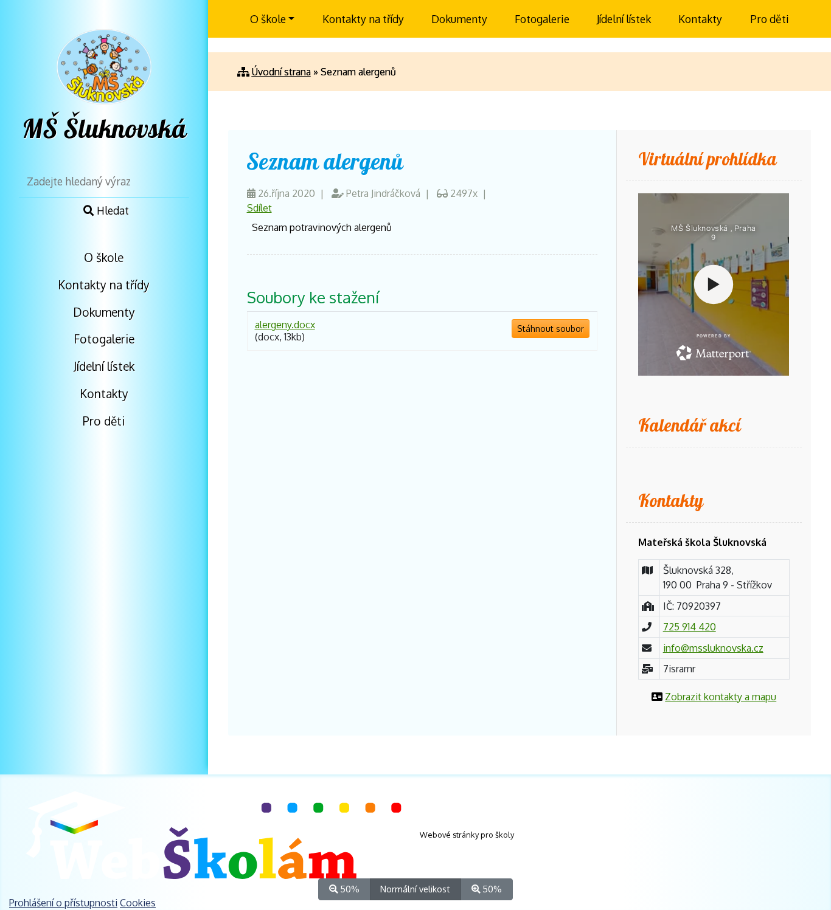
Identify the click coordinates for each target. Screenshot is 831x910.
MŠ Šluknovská (104, 129)
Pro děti (104, 421)
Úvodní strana (281, 72)
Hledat (111, 210)
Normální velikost (415, 888)
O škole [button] (268, 19)
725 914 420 (689, 627)
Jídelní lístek (104, 366)
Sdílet (259, 208)
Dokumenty (104, 312)
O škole (103, 257)
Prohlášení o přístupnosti (63, 903)
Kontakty (104, 393)
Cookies (138, 903)
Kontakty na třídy (104, 284)
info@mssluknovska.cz (713, 648)
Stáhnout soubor (550, 328)
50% (349, 888)
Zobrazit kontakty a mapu (720, 697)
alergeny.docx (285, 325)
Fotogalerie (104, 338)
